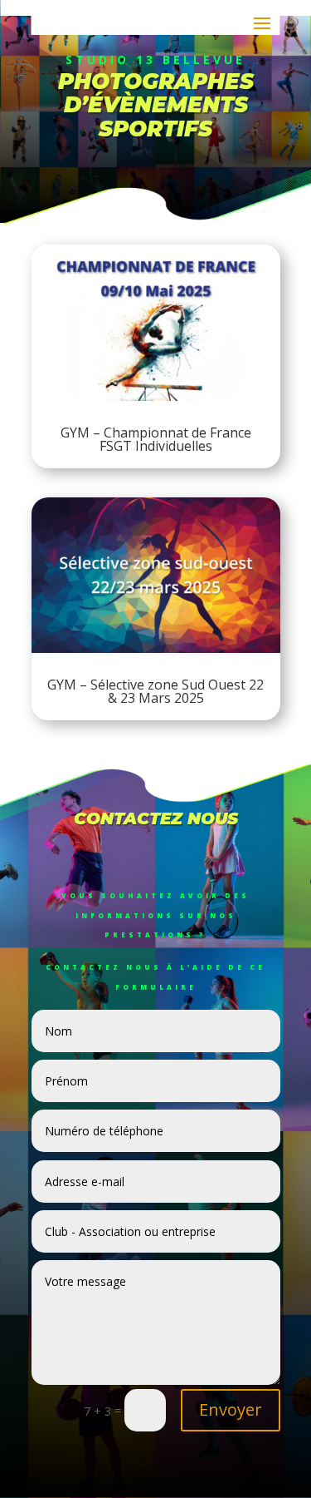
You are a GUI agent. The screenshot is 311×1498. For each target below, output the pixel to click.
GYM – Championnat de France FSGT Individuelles (156, 439)
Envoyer (230, 1409)
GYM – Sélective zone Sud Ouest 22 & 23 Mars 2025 (155, 691)
